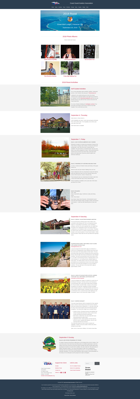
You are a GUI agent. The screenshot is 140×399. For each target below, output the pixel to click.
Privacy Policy (66, 395)
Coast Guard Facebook (75, 370)
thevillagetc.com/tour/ (90, 104)
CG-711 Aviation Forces (75, 365)
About (56, 7)
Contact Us (57, 370)
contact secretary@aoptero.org (82, 386)
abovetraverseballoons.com (86, 98)
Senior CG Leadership (75, 368)
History (83, 7)
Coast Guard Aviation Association (69, 382)
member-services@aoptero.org (48, 375)
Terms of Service (73, 395)
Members (68, 7)
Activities (60, 7)
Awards (79, 7)
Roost (64, 7)
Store (87, 7)
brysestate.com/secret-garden (77, 278)
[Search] (97, 363)
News (76, 7)
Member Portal (58, 368)
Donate (72, 7)
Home (53, 7)
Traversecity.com (92, 93)
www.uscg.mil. (70, 390)
